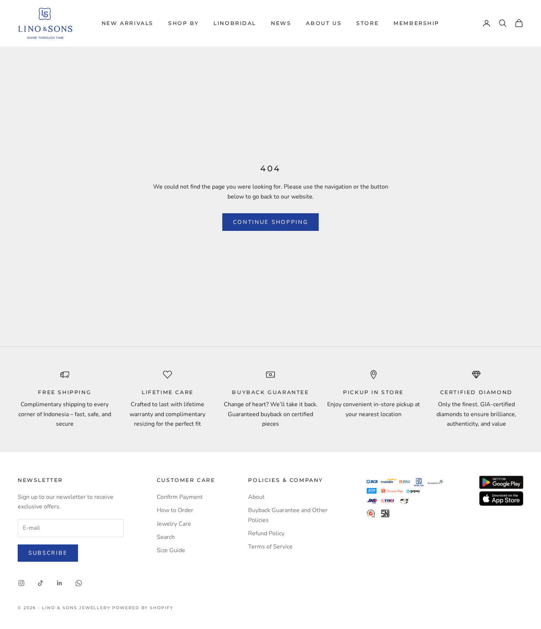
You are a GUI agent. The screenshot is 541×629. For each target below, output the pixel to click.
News (281, 23)
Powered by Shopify (142, 607)
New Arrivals (127, 23)
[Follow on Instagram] (21, 583)
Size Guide (171, 550)
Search (166, 537)
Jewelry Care (174, 524)
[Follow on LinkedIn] (59, 583)
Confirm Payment (180, 497)
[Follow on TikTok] (40, 583)
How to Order (175, 510)
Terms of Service (270, 547)
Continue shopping (270, 222)
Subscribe (47, 553)
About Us (324, 23)
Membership (416, 23)
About (256, 497)
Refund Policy (266, 533)
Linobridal (234, 23)
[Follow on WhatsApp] (78, 583)
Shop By (183, 23)
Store (367, 23)
